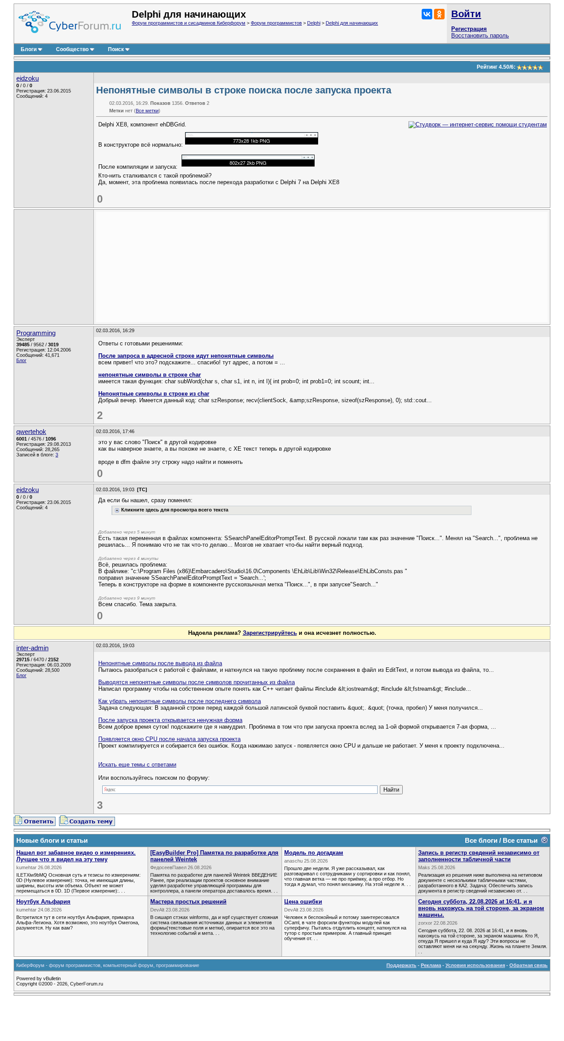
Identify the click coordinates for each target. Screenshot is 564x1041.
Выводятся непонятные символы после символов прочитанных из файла (196, 682)
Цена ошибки (303, 901)
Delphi (313, 23)
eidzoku (27, 78)
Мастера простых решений (188, 901)
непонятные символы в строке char (149, 374)
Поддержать (401, 965)
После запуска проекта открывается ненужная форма (170, 720)
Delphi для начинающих (352, 23)
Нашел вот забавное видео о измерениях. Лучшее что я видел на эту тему (76, 856)
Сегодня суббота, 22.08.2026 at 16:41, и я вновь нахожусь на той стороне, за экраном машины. (481, 908)
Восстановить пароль (480, 35)
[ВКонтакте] (427, 14)
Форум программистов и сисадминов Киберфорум (188, 23)
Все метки (147, 110)
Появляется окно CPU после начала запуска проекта (169, 739)
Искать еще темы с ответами (137, 764)
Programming (36, 333)
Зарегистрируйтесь (270, 633)
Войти (466, 13)
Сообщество (72, 49)
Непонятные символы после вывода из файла (160, 663)
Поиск (116, 49)
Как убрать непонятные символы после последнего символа (179, 701)
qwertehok (31, 431)
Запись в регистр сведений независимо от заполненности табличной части (478, 856)
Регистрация (469, 29)
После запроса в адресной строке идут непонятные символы (186, 355)
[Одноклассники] (439, 14)
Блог (21, 360)
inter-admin (32, 648)
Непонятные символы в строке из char (153, 393)
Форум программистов (276, 23)
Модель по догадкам (313, 852)
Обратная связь (528, 965)
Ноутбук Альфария (43, 901)
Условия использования (475, 965)
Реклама (431, 965)
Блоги (29, 49)
